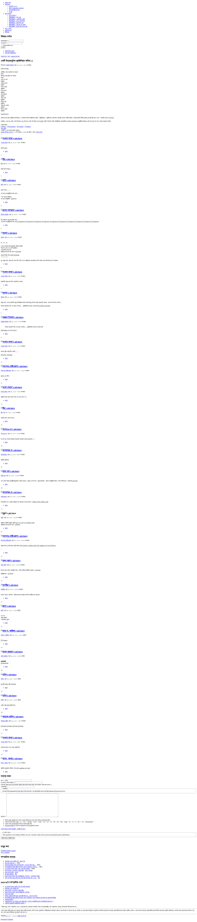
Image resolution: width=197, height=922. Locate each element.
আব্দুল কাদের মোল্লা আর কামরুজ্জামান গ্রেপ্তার (17, 876)
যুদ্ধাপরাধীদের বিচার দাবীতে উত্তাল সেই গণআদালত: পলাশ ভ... (21, 867)
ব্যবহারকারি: (4, 41)
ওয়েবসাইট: (4, 786)
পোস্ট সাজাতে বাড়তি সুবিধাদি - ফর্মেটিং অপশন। (13, 829)
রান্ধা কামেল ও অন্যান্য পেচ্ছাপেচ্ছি (14, 870)
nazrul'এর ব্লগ (15, 56)
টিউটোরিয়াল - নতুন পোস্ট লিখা (17, 21)
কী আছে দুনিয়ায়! (9, 874)
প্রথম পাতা (4, 56)
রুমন (2, 610)
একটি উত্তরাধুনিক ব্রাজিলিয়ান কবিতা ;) (15, 903)
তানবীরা (3, 589)
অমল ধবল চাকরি (9, 872)
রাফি (2, 184)
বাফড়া (2, 237)
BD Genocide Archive (16, 8)
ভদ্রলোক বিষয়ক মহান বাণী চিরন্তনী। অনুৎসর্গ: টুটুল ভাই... (20, 865)
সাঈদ (2, 679)
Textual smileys (10, 825)
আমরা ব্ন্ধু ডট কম (21, 916)
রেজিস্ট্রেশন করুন (9, 51)
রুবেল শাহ (22, 861)
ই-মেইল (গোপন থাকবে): (8, 782)
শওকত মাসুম (4, 142)
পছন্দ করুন (3, 128)
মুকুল (2, 517)
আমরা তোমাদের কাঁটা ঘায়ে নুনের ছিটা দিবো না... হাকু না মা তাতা (21, 896)
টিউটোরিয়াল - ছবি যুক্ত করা (16, 23)
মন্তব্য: (3, 816)
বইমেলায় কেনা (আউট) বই (11, 861)
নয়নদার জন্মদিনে (9, 899)
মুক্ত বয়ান (3, 565)
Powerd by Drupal (7, 919)
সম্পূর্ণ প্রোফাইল (5, 852)
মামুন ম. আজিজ (5, 635)
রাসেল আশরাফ (4, 214)
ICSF (11, 12)
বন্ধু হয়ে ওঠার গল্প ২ (10, 863)
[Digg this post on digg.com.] (3, 126)
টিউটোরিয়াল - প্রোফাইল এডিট (17, 19)
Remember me (8, 45)
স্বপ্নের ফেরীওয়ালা (6, 370)
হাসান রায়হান (4, 656)
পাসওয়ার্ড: (4, 43)
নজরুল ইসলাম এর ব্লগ (7, 132)
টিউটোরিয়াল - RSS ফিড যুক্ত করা (18, 26)
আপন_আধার (4, 763)
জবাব (6, 151)
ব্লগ (9, 56)
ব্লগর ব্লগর (39, 132)
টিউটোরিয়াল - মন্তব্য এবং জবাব (17, 25)
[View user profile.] (11, 138)
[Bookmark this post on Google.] (20, 126)
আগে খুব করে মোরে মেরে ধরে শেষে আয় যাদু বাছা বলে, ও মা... (21, 878)
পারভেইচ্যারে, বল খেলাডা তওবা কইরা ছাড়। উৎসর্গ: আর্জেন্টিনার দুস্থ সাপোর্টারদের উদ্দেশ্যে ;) (29, 901)
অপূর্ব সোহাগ (4, 391)
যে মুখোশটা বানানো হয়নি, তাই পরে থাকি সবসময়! (17, 869)
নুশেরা (16, 872)
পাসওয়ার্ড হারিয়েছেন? (10, 53)
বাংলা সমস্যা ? (13, 15)
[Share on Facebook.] (11, 126)
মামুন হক (3, 475)
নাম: (2, 780)
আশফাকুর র (4, 454)
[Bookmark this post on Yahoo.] (28, 126)
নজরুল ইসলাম (9, 65)
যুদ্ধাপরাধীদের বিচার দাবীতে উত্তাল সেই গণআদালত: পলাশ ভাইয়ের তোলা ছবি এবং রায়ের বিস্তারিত (30, 898)
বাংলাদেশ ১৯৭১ (13, 6)
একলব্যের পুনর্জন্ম (35, 876)
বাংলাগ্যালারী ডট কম (14, 10)
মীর (1, 163)
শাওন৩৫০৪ (4, 433)
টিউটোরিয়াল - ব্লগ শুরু (15, 17)
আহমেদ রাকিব (4, 721)
